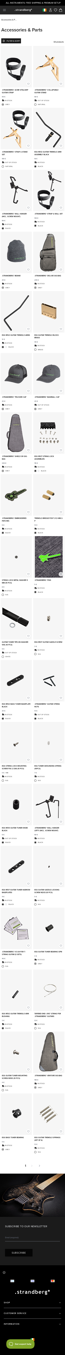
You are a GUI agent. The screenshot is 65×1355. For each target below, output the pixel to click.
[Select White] (2, 656)
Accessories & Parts (9, 19)
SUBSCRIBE (19, 1252)
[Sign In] (50, 10)
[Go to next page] (38, 1166)
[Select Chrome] (6, 347)
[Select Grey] (2, 104)
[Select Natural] (35, 104)
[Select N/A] (2, 594)
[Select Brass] (35, 349)
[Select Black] (35, 166)
